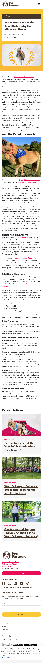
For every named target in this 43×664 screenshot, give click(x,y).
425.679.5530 (6, 566)
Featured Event (10, 439)
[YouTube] (21, 583)
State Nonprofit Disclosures (12, 639)
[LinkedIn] (15, 583)
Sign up (21, 614)
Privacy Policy (7, 636)
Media (4, 626)
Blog (7, 16)
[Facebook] (3, 583)
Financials (5, 633)
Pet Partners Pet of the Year (24, 77)
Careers (5, 630)
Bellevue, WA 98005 (9, 564)
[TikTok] (27, 583)
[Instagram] (9, 583)
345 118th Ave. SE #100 (10, 562)
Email (4, 603)
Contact (5, 623)
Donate (21, 573)
